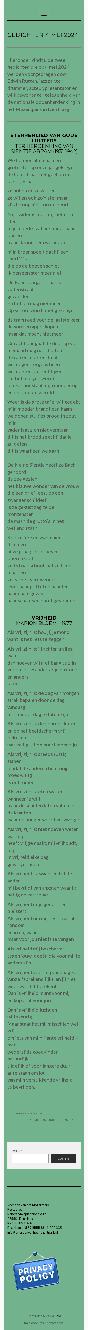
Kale (58, 1316)
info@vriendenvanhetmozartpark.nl (32, 1232)
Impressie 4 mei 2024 (29, 1113)
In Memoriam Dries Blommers (50, 1120)
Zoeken (17, 1151)
